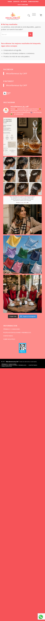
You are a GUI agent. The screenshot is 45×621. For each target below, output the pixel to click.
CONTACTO (16, 1)
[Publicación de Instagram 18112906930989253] (22, 215)
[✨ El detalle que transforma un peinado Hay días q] (22, 176)
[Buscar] (29, 16)
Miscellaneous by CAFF (16, 73)
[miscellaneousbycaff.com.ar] (18, 16)
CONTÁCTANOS (8, 336)
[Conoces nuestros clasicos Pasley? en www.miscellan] (22, 254)
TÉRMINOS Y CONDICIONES (11, 329)
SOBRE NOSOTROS (33, 1)
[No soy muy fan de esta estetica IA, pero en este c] (22, 137)
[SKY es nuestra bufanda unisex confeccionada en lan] (22, 294)
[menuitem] (10, 1)
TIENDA (10, 1)
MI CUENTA (24, 1)
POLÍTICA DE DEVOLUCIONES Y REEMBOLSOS (17, 332)
